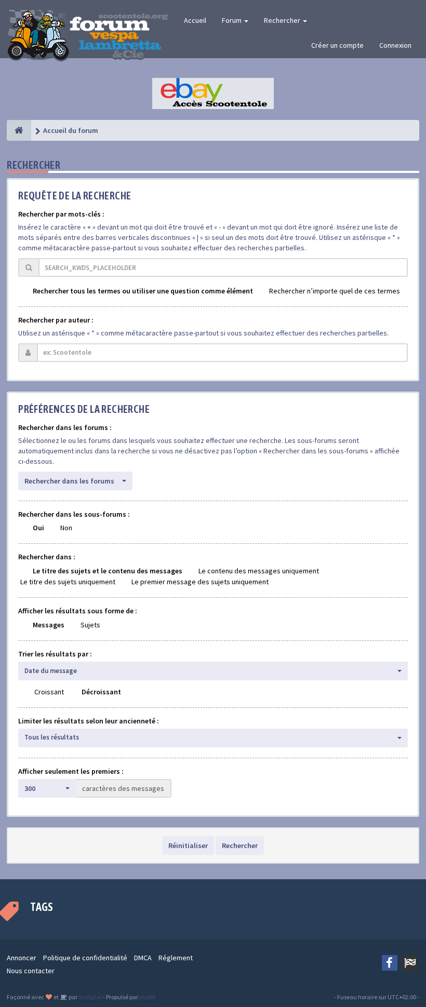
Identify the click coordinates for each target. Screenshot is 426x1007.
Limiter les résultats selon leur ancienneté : (88, 721)
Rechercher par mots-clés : (61, 214)
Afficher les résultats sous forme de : (77, 610)
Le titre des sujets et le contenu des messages (107, 570)
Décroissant (101, 691)
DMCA (143, 957)
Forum (232, 20)
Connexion (395, 45)
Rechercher (283, 20)
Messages (48, 624)
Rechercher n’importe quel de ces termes (334, 291)
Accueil (195, 20)
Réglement (175, 957)
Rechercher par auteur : (56, 320)
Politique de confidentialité (85, 957)
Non (66, 527)
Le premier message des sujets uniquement (200, 581)
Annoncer (21, 957)
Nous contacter (31, 970)
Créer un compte (337, 45)
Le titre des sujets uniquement (67, 581)
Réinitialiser (188, 845)
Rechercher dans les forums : (65, 427)
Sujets (90, 624)
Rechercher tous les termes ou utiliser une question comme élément (143, 291)
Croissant (49, 691)
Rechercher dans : (46, 556)
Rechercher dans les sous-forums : (74, 514)
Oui (38, 527)
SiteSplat (89, 997)
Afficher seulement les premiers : (71, 771)
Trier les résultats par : (55, 654)
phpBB (147, 997)
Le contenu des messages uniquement (258, 570)
